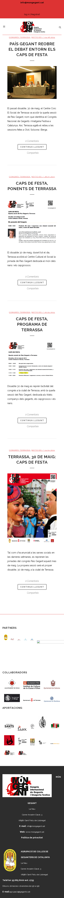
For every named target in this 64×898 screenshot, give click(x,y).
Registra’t (35, 14)
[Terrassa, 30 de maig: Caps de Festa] (32, 508)
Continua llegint (32, 147)
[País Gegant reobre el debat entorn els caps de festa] (32, 82)
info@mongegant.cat (32, 2)
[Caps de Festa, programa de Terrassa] (32, 359)
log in (27, 14)
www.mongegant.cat (35, 832)
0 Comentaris (32, 141)
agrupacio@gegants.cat (20, 892)
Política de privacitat (32, 838)
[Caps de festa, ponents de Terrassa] (32, 221)
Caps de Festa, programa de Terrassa (32, 324)
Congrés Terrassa (19, 37)
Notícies (37, 37)
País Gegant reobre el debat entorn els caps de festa (32, 49)
